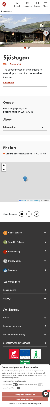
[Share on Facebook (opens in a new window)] (28, 214)
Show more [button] (8, 82)
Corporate (12, 270)
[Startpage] (4, 4)
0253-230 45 (27, 112)
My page (7, 298)
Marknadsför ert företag (14, 334)
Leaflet (23, 200)
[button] (25, 48)
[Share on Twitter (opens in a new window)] (35, 214)
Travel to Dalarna (16, 242)
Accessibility (14, 251)
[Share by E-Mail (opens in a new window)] (20, 214)
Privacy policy (14, 261)
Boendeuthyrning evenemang (16, 343)
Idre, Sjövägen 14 (13, 64)
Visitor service (15, 232)
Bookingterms (9, 290)
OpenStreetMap (34, 200)
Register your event (12, 326)
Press (6, 317)
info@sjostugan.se (18, 108)
